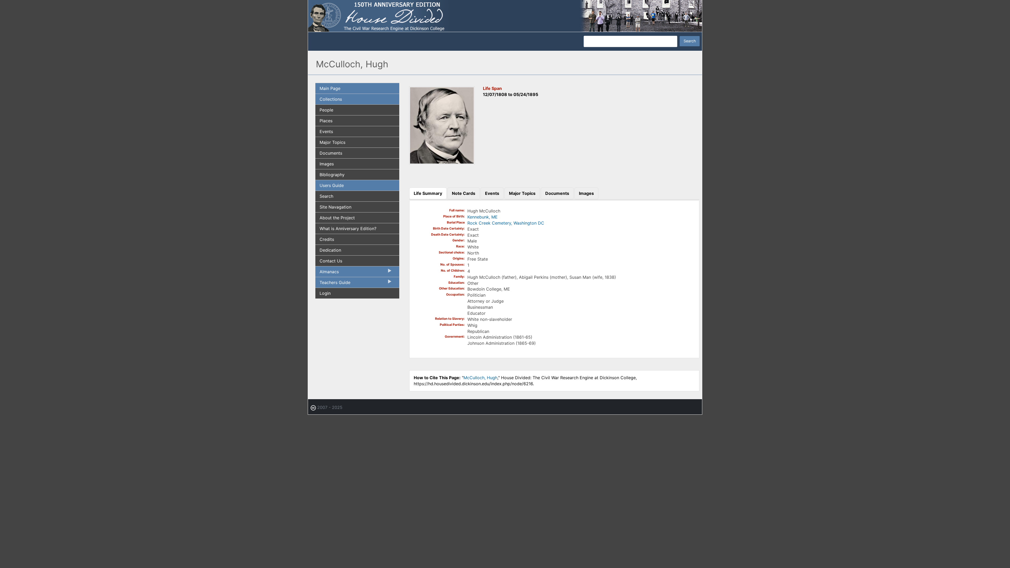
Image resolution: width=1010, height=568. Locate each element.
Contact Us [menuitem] (331, 260)
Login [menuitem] (325, 293)
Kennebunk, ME (482, 217)
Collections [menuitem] (331, 99)
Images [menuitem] (327, 163)
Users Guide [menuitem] (332, 185)
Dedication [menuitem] (330, 250)
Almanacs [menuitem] (327, 273)
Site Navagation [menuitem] (335, 207)
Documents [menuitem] (331, 153)
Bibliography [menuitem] (332, 174)
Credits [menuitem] (327, 239)
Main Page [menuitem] (330, 88)
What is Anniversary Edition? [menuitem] (348, 228)
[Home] (505, 15)
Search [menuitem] (326, 196)
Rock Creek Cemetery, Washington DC (505, 223)
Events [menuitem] (326, 131)
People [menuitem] (326, 110)
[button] (442, 162)
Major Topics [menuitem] (332, 142)
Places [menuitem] (326, 120)
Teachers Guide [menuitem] (332, 284)
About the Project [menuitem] (337, 217)
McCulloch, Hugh (480, 377)
